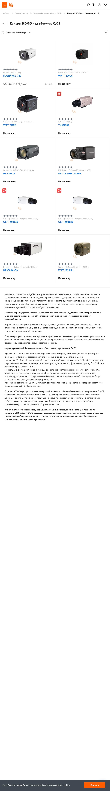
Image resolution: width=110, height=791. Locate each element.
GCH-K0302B (65, 222)
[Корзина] (105, 5)
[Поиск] (88, 5)
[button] (17, 32)
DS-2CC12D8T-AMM (69, 173)
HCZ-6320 (9, 173)
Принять (94, 785)
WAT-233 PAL (66, 270)
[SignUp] (99, 5)
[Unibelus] (11, 5)
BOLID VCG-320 (12, 76)
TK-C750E (63, 125)
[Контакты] (94, 5)
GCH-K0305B (10, 222)
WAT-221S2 (9, 125)
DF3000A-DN (11, 270)
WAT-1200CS (65, 76)
